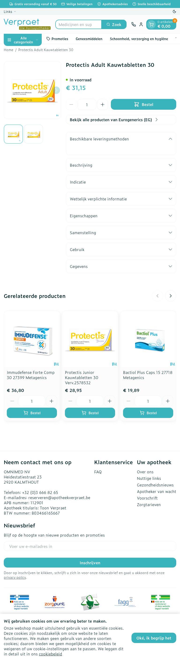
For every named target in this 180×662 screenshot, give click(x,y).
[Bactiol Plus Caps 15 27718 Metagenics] (148, 339)
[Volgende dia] (170, 295)
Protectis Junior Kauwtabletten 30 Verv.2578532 (81, 377)
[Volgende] (56, 90)
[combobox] (78, 24)
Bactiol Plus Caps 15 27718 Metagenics (147, 374)
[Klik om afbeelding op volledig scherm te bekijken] (32, 90)
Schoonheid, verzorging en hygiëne (139, 38)
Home (8, 49)
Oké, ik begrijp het (153, 638)
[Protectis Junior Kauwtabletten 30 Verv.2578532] (90, 339)
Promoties (60, 38)
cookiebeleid (50, 654)
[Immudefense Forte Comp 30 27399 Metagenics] (32, 339)
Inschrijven (90, 562)
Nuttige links (149, 478)
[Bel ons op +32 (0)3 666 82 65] (133, 24)
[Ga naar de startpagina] (27, 24)
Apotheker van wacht (156, 491)
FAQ (98, 471)
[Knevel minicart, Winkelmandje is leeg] (151, 24)
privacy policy (15, 577)
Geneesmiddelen (89, 38)
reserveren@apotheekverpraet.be (59, 497)
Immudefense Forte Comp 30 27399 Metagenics (31, 374)
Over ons (145, 471)
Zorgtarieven (149, 504)
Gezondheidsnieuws (155, 484)
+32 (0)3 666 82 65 (40, 492)
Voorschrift (147, 497)
